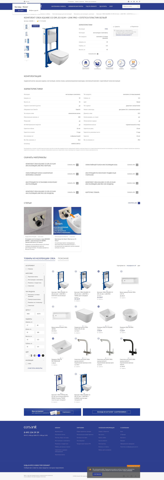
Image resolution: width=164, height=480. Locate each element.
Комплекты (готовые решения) (123, 34)
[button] (26, 25)
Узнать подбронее (127, 470)
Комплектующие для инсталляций (62, 14)
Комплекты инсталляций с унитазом (84, 14)
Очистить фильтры (35, 368)
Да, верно (20, 10)
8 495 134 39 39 (31, 432)
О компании (71, 1)
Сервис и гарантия (79, 1)
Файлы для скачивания (90, 1)
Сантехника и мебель (44, 14)
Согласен (97, 474)
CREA (106, 29)
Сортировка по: (121, 265)
